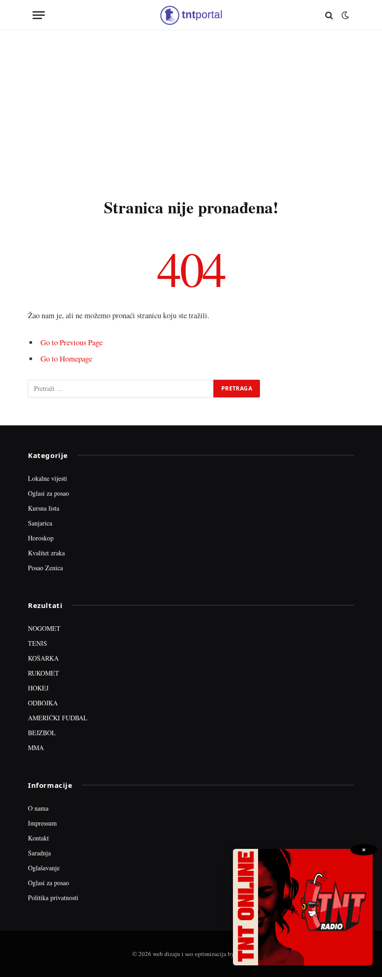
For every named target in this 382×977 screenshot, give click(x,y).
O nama (38, 808)
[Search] (329, 15)
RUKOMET (43, 673)
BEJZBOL (42, 732)
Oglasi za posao (48, 493)
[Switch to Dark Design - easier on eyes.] (344, 15)
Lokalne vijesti (47, 478)
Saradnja (39, 852)
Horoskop (41, 537)
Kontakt (38, 838)
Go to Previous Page (71, 342)
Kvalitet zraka (46, 552)
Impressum (42, 823)
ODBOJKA (43, 702)
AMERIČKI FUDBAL (58, 717)
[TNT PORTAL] (191, 15)
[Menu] (39, 15)
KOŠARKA (43, 658)
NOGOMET (44, 628)
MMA (36, 747)
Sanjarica (40, 523)
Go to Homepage (66, 358)
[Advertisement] (191, 112)
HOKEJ (38, 687)
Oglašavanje (44, 867)
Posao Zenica (45, 567)
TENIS (37, 643)
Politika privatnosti (53, 897)
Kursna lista (43, 508)
